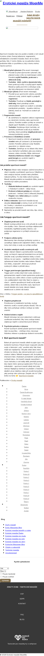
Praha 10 (26, 474)
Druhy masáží (16, 380)
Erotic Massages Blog (13, 527)
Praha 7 (26, 492)
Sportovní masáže (26, 375)
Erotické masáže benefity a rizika (18, 530)
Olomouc (26, 425)
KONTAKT (22, 603)
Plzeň (26, 440)
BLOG (22, 619)
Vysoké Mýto (26, 453)
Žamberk (26, 456)
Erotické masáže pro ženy (15, 541)
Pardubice (26, 434)
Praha (24, 465)
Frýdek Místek (26, 398)
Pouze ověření (8, 576)
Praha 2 (26, 477)
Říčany (26, 501)
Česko (24, 386)
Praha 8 (26, 495)
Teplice (26, 447)
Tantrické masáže (12, 550)
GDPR (22, 598)
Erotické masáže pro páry (15, 538)
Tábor (26, 444)
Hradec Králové (26, 404)
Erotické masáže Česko (14, 533)
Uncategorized (11, 552)
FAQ (22, 614)
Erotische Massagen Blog (15, 544)
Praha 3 (26, 480)
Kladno (26, 416)
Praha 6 (26, 489)
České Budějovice (26, 392)
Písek (26, 437)
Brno (26, 389)
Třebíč (26, 450)
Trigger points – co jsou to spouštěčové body (21, 295)
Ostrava (26, 431)
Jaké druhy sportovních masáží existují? (26, 18)
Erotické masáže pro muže (15, 535)
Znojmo (26, 462)
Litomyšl (26, 422)
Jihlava (26, 410)
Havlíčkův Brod (26, 401)
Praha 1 (26, 471)
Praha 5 (26, 486)
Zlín (26, 459)
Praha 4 (26, 483)
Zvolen (26, 510)
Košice (26, 507)
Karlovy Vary (26, 413)
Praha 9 (26, 498)
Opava (26, 428)
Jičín (26, 407)
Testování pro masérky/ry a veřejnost (22, 643)
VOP (22, 593)
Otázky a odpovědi (12, 547)
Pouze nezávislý (8, 573)
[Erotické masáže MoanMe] (22, 3)
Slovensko (24, 504)
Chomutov (26, 395)
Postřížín (26, 468)
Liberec (26, 419)
